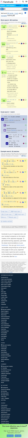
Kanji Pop (3, 338)
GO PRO (3, 400)
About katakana (5, 313)
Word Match (4, 352)
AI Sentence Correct (6, 370)
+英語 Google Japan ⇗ (15, 211)
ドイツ (6, 201)
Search (25, 9)
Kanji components (5, 316)
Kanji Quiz (3, 329)
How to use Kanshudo (6, 279)
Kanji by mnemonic (5, 410)
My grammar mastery (7, 366)
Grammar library (5, 371)
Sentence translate (5, 414)
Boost (2, 340)
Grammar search (5, 418)
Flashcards (3, 322)
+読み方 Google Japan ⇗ (7, 214)
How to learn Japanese (6, 281)
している (9, 164)
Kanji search (4, 407)
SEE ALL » (24, 23)
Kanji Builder (4, 332)
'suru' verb (11, 46)
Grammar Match (5, 379)
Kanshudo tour (4, 277)
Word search (4, 412)
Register (7, 398)
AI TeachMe (4, 368)
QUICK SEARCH (10, 5)
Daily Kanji (3, 396)
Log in (2, 398)
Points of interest (5, 423)
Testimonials (4, 300)
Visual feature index (6, 286)
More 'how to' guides (6, 284)
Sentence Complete (6, 356)
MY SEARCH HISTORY (6, 221)
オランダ (12, 201)
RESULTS (18, 5)
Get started (18, 436)
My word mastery (6, 345)
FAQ (2, 290)
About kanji (3, 315)
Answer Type (4, 357)
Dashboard (5, 245)
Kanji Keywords (5, 331)
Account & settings (5, 389)
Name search (4, 419)
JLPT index (3, 293)
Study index (4, 295)
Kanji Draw (3, 334)
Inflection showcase (5, 373)
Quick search (20, 245)
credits (11, 272)
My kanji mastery (6, 309)
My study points (5, 393)
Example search (5, 421)
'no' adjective (10, 29)
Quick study (4, 320)
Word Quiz (3, 350)
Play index (3, 299)
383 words (10, 13)
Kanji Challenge (5, 327)
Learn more (10, 436)
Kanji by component (6, 409)
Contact (3, 302)
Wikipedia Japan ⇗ (13, 217)
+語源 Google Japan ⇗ (19, 214)
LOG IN (11, 120)
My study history (5, 394)
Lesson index (4, 297)
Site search (3, 288)
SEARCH (2, 5)
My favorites (4, 391)
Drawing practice (5, 318)
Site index (3, 291)
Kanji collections (5, 323)
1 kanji (16, 13)
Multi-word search (5, 416)
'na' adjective (10, 26)
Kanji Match (4, 336)
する (4, 72)
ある (8, 185)
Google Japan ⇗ (5, 211)
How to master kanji (6, 282)
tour (16, 256)
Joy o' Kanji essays (5, 325)
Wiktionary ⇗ (4, 217)
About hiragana (4, 311)
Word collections (5, 359)
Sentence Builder (5, 354)
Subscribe (3, 304)
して (14, 182)
